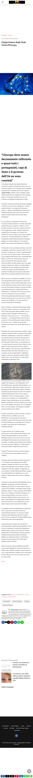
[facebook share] (3, 622)
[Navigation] (2, 2)
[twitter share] (6, 622)
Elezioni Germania (17, 601)
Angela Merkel (6, 601)
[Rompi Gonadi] (17, 1)
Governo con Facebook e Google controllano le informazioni (21, 665)
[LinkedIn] (7, 151)
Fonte (2, 561)
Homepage (4, 35)
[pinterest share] (12, 622)
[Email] (17, 151)
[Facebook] (2, 151)
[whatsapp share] (18, 622)
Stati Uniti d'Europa (7, 605)
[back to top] (29, 771)
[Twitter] (4, 151)
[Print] (19, 151)
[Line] (13, 151)
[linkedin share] (15, 622)
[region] (16, 60)
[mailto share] (8, 622)
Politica (10, 35)
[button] (3, 776)
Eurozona (27, 601)
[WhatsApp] (11, 151)
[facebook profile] (16, 735)
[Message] (15, 151)
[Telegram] (9, 151)
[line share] (22, 622)
